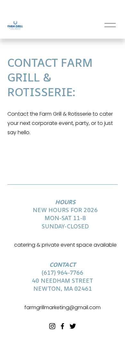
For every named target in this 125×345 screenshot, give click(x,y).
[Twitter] (73, 326)
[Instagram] (52, 326)
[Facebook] (62, 326)
